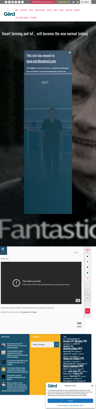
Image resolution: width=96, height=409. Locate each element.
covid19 (76, 343)
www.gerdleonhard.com (41, 60)
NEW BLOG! (69, 10)
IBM (71, 369)
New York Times (68, 373)
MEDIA (56, 10)
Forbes (81, 354)
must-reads (74, 371)
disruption (78, 351)
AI (64, 339)
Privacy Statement (74, 405)
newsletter (84, 371)
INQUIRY (77, 10)
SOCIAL (61, 10)
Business (81, 341)
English (86, 2)
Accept (70, 401)
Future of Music (76, 361)
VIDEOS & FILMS (40, 10)
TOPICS (30, 10)
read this (66, 376)
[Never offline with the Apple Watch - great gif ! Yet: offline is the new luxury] (87, 298)
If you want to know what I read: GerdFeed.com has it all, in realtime (17, 362)
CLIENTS (49, 10)
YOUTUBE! (34, 18)
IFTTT (75, 369)
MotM (65, 371)
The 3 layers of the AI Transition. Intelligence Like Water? (16, 377)
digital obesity (68, 351)
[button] (92, 386)
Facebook (75, 354)
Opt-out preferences (62, 405)
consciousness (67, 344)
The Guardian (81, 381)
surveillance (68, 378)
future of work (69, 363)
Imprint (81, 405)
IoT (76, 252)
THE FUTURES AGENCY (22, 18)
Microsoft (81, 369)
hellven (65, 369)
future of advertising (74, 356)
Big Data (68, 341)
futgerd (65, 356)
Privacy (78, 373)
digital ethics (72, 348)
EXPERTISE (23, 10)
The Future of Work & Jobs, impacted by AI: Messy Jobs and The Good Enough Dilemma (17, 370)
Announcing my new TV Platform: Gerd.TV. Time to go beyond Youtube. (17, 345)
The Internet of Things (29, 312)
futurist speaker (81, 363)
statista (83, 376)
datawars (68, 346)
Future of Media (67, 361)
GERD (16, 10)
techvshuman (78, 378)
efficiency (67, 353)
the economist (69, 381)
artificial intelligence (73, 339)
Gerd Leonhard (73, 366)
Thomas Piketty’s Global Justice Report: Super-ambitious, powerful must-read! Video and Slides (17, 354)
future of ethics (73, 358)
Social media (75, 376)
